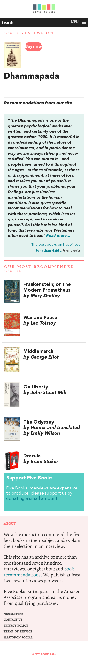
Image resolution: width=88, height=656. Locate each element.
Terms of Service (18, 631)
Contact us (13, 620)
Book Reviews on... (32, 33)
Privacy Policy (16, 626)
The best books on (55, 245)
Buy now (33, 47)
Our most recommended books (39, 269)
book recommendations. (39, 572)
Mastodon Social (18, 637)
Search (7, 22)
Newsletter (13, 614)
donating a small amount (31, 499)
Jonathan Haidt (48, 250)
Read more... (58, 236)
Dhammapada (31, 76)
